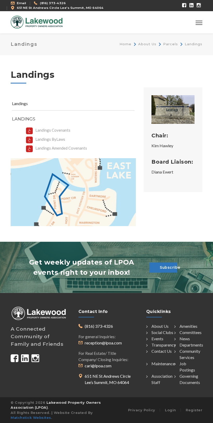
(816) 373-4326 (53, 3)
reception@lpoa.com (103, 342)
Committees (190, 332)
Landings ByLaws (50, 139)
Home (125, 44)
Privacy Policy (141, 410)
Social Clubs (162, 332)
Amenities (188, 326)
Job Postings (187, 366)
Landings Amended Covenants (61, 148)
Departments (191, 344)
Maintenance (163, 363)
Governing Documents (189, 379)
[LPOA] (37, 21)
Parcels (170, 44)
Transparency (163, 344)
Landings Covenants (52, 130)
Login (170, 410)
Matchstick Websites (31, 417)
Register (194, 410)
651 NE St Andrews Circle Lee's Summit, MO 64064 (60, 8)
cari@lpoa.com (98, 365)
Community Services (189, 354)
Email (21, 3)
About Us (147, 44)
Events (157, 338)
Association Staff (161, 379)
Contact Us (161, 351)
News (184, 338)
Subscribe (168, 267)
